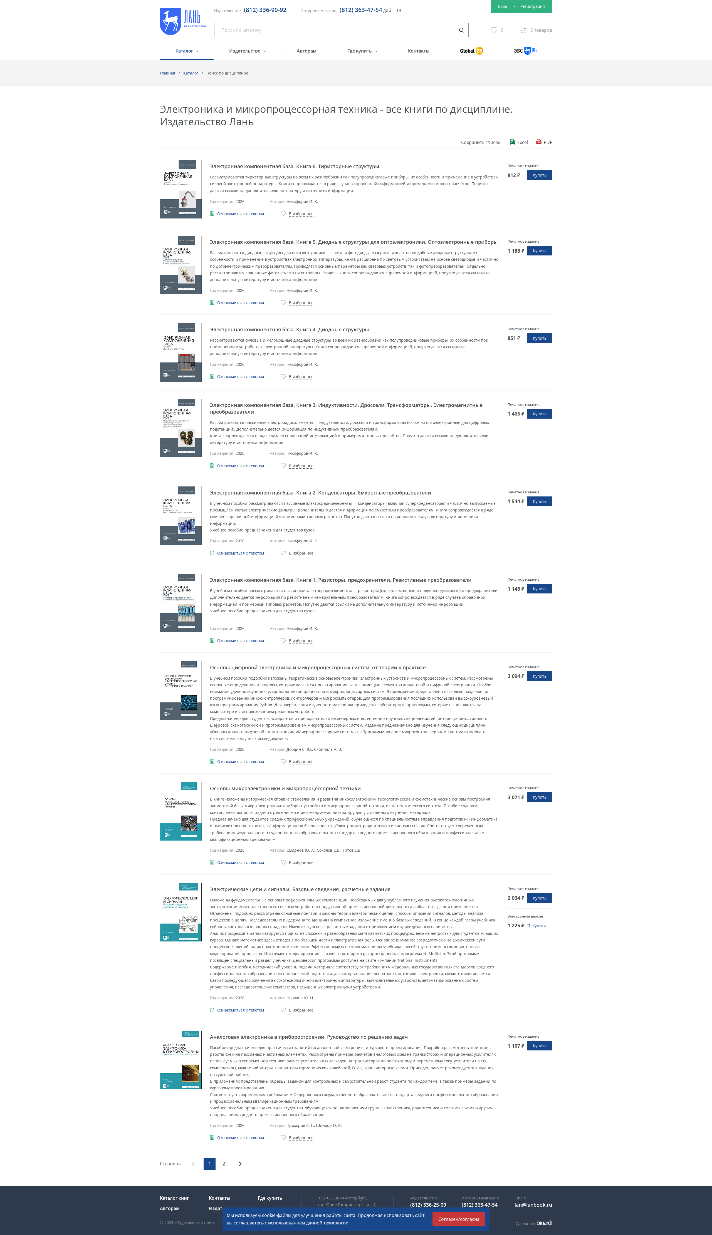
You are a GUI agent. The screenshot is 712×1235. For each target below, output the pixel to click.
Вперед (240, 1164)
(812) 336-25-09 (428, 1204)
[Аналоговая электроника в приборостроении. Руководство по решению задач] (181, 1060)
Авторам (307, 51)
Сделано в (533, 1223)
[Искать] (461, 30)
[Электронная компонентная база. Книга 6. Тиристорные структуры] (181, 189)
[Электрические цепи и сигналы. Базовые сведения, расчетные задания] (181, 912)
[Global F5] (472, 53)
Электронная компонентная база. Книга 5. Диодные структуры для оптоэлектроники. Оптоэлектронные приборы (354, 241)
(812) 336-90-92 (265, 10)
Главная (167, 73)
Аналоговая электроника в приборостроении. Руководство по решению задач (309, 1036)
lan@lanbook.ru (533, 1204)
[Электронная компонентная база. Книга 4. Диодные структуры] (181, 352)
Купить (540, 175)
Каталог (184, 51)
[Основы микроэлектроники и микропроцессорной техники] (181, 811)
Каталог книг (174, 1198)
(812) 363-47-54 (361, 10)
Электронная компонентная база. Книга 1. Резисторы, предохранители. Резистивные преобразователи (340, 580)
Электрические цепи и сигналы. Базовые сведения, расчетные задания (300, 889)
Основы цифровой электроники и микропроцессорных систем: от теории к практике (318, 667)
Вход (502, 6)
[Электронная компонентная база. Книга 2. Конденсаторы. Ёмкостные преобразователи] (181, 515)
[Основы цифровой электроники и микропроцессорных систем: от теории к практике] (181, 690)
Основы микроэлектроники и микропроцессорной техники (285, 788)
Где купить (360, 51)
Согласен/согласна (458, 1219)
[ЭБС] (525, 53)
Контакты (418, 51)
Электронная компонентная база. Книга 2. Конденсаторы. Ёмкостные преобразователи (320, 492)
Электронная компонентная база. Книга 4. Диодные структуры (289, 329)
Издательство (245, 51)
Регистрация (532, 6)
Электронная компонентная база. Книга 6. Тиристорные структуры (294, 166)
